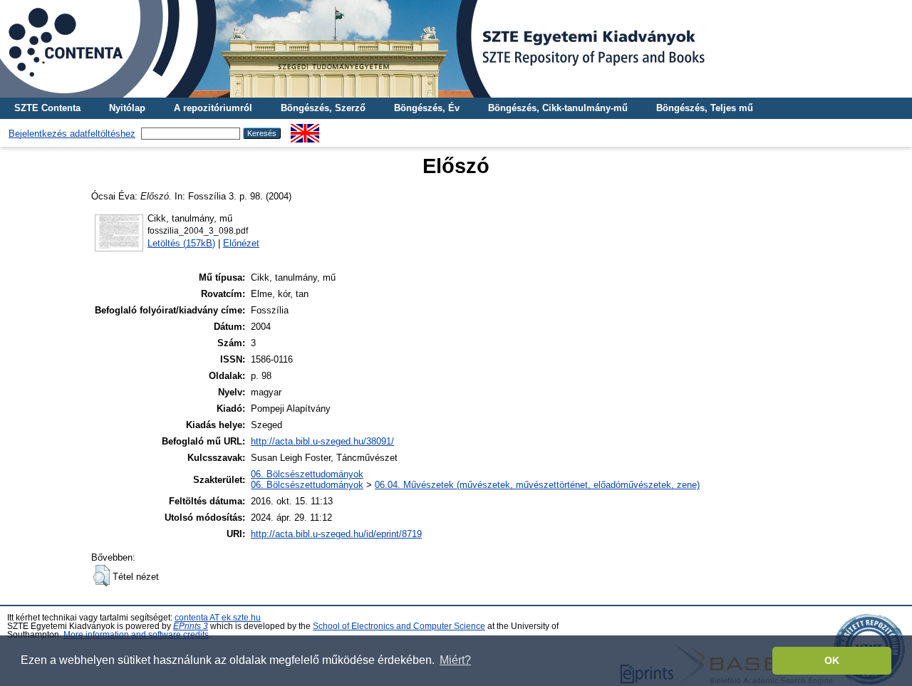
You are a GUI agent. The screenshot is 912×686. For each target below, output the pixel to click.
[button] (101, 575)
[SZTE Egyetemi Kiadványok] (456, 49)
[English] (305, 129)
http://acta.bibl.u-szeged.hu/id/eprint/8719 (336, 534)
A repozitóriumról (213, 108)
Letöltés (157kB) (181, 243)
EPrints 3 (190, 626)
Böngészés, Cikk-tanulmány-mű (558, 108)
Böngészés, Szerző (323, 108)
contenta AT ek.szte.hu (218, 617)
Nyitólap (127, 108)
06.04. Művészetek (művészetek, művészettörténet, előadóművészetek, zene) (537, 484)
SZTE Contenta (47, 108)
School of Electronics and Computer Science (399, 626)
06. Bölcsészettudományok (307, 474)
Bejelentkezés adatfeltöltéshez (72, 133)
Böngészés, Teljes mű (704, 108)
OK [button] (831, 660)
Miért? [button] (455, 660)
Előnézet (241, 243)
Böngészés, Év (427, 108)
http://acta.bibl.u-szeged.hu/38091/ (322, 441)
